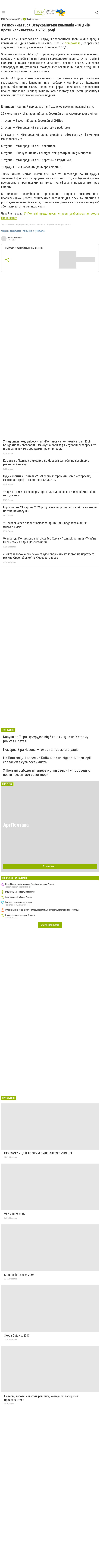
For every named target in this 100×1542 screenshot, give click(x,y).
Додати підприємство (50, 925)
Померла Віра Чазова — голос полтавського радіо (41, 749)
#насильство (15, 231)
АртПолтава (16, 825)
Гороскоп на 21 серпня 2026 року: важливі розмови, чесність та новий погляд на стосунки (50, 509)
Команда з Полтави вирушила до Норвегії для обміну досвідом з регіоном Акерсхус (46, 462)
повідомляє (72, 43)
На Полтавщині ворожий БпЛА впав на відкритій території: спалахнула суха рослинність (47, 760)
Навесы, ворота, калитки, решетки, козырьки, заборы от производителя (41, 1398)
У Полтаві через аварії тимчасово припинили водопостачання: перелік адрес (45, 524)
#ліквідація (27, 231)
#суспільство (39, 231)
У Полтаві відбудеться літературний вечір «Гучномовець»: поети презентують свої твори (46, 772)
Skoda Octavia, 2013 (17, 1335)
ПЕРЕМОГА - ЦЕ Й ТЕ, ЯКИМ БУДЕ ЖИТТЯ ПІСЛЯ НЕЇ (38, 1153)
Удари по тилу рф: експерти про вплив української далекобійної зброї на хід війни (49, 493)
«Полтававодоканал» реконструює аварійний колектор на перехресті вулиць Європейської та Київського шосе (49, 556)
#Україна (5, 231)
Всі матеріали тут (50, 866)
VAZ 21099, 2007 (14, 1214)
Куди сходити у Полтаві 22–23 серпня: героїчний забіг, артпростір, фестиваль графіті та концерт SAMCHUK (47, 478)
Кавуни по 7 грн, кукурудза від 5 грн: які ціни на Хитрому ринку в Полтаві (45, 739)
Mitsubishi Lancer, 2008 (19, 1275)
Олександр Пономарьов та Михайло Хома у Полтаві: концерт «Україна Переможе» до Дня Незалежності (49, 540)
